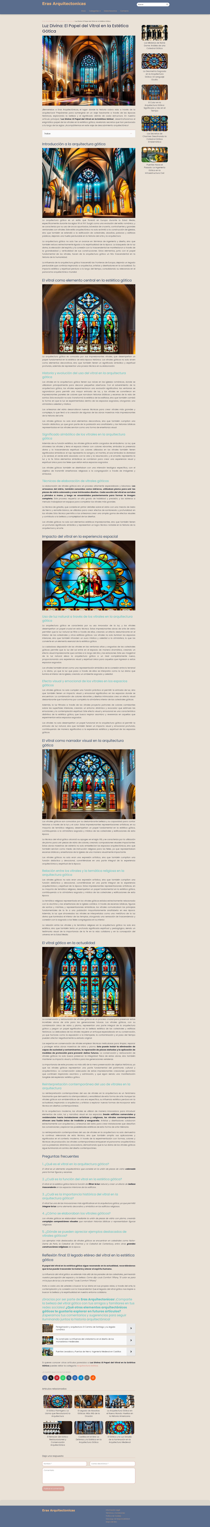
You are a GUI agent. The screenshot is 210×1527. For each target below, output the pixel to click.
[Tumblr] (69, 1377)
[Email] (87, 1377)
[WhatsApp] (63, 1377)
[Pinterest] (57, 1377)
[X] (50, 1377)
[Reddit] (93, 1377)
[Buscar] (167, 4)
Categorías (94, 11)
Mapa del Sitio (111, 1522)
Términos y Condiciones (115, 1513)
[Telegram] (81, 1377)
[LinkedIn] (75, 1377)
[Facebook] (44, 1377)
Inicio (83, 11)
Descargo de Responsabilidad (118, 1519)
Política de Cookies (113, 1516)
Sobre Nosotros (110, 11)
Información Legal (113, 1510)
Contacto (124, 11)
